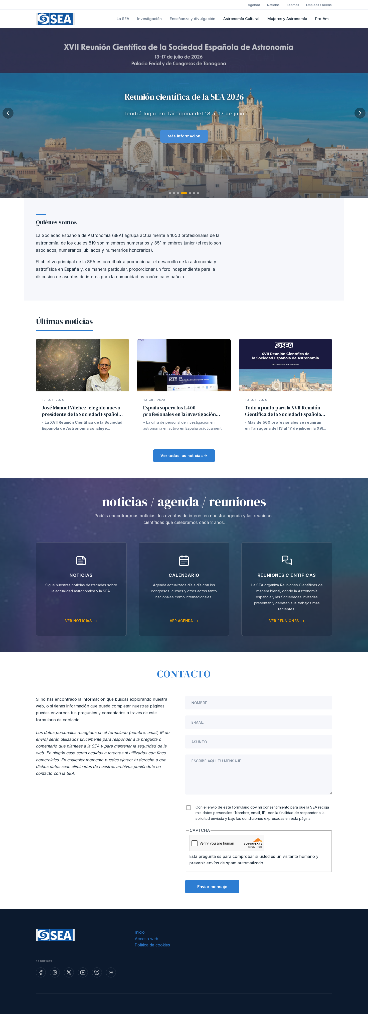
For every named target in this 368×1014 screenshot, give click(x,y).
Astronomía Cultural (241, 18)
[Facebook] (41, 972)
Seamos (293, 5)
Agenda (254, 5)
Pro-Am (322, 18)
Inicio (140, 932)
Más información (184, 136)
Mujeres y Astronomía (287, 18)
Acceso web (146, 938)
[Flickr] (111, 972)
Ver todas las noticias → (183, 455)
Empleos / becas (319, 5)
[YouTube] (83, 972)
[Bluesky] (97, 972)
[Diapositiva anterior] (8, 113)
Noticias (273, 5)
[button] (170, 193)
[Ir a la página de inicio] (55, 19)
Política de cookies (152, 944)
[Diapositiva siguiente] (359, 113)
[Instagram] (55, 972)
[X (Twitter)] (69, 972)
